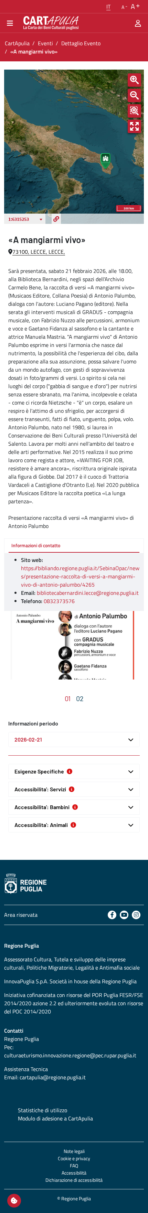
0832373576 (59, 601)
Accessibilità (74, 1172)
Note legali (74, 1151)
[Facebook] (112, 915)
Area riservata (21, 915)
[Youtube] (124, 915)
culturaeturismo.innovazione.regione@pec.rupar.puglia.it (70, 1055)
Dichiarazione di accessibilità (74, 1180)
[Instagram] (136, 915)
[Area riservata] (138, 23)
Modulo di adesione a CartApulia (55, 1118)
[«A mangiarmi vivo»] (73, 645)
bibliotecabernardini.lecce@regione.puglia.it (88, 593)
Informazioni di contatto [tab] (35, 545)
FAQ (74, 1165)
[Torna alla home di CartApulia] (49, 23)
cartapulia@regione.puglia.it (53, 1077)
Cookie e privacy (74, 1158)
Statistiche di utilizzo (42, 1110)
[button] (108, 6)
